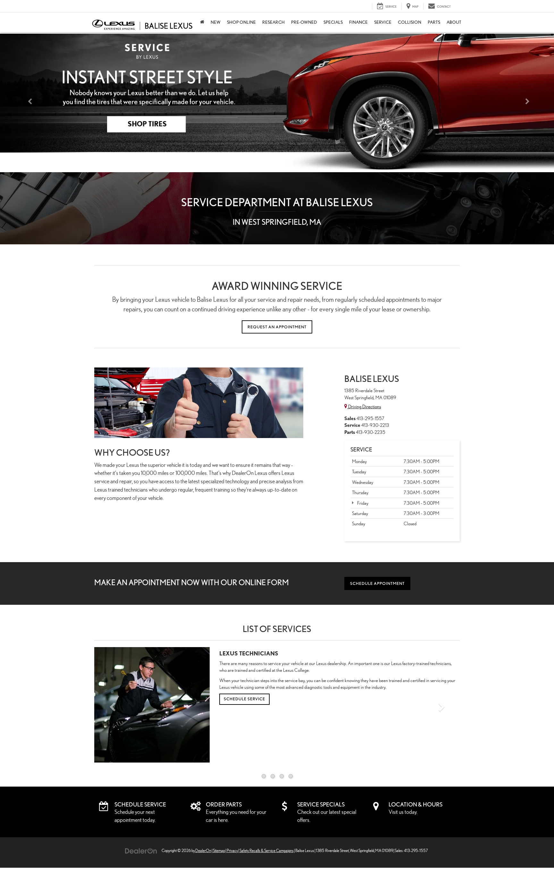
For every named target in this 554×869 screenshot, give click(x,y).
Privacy (232, 850)
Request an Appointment (277, 327)
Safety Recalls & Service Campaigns (266, 850)
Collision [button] (409, 22)
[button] (27, 102)
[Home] (202, 22)
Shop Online (241, 22)
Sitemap (219, 850)
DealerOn (203, 850)
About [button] (454, 22)
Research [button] (273, 22)
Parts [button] (434, 22)
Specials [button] (333, 22)
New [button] (216, 22)
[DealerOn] (141, 850)
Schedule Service (244, 698)
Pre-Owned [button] (304, 22)
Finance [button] (358, 22)
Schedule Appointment (377, 583)
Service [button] (382, 22)
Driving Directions (364, 406)
